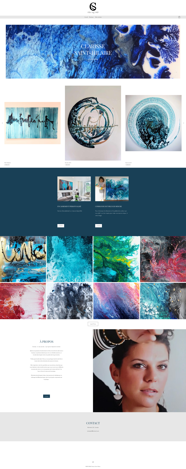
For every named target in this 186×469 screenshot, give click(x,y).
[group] (93, 126)
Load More (93, 324)
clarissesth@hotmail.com (93, 431)
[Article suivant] (184, 123)
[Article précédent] (2, 123)
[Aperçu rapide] (32, 123)
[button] (179, 17)
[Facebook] (93, 462)
